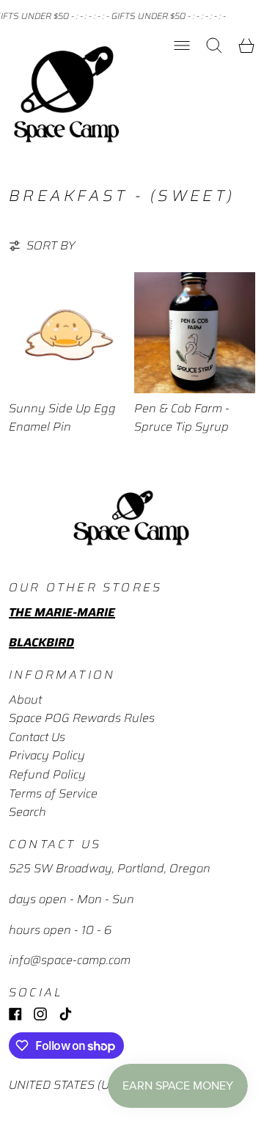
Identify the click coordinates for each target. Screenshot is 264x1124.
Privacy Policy (47, 755)
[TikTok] (65, 1014)
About (25, 699)
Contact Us (37, 737)
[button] (214, 45)
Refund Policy (47, 774)
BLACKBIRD (41, 642)
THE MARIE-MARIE (62, 612)
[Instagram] (40, 1014)
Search (27, 812)
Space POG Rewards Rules (82, 718)
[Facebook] (15, 1014)
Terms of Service (53, 793)
